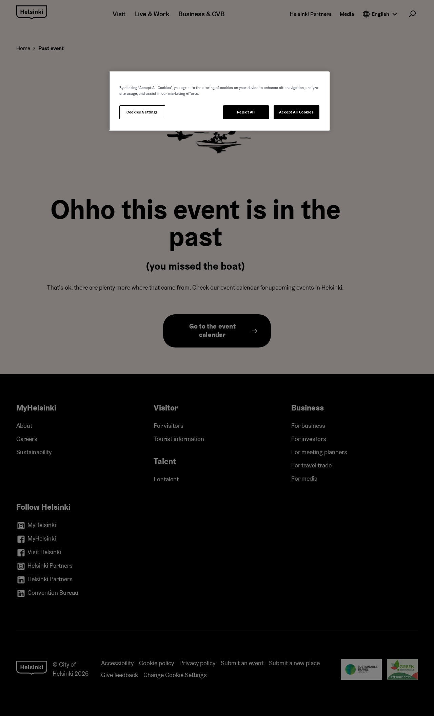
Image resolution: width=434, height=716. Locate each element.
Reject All (246, 112)
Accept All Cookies (296, 112)
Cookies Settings (142, 112)
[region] (219, 101)
